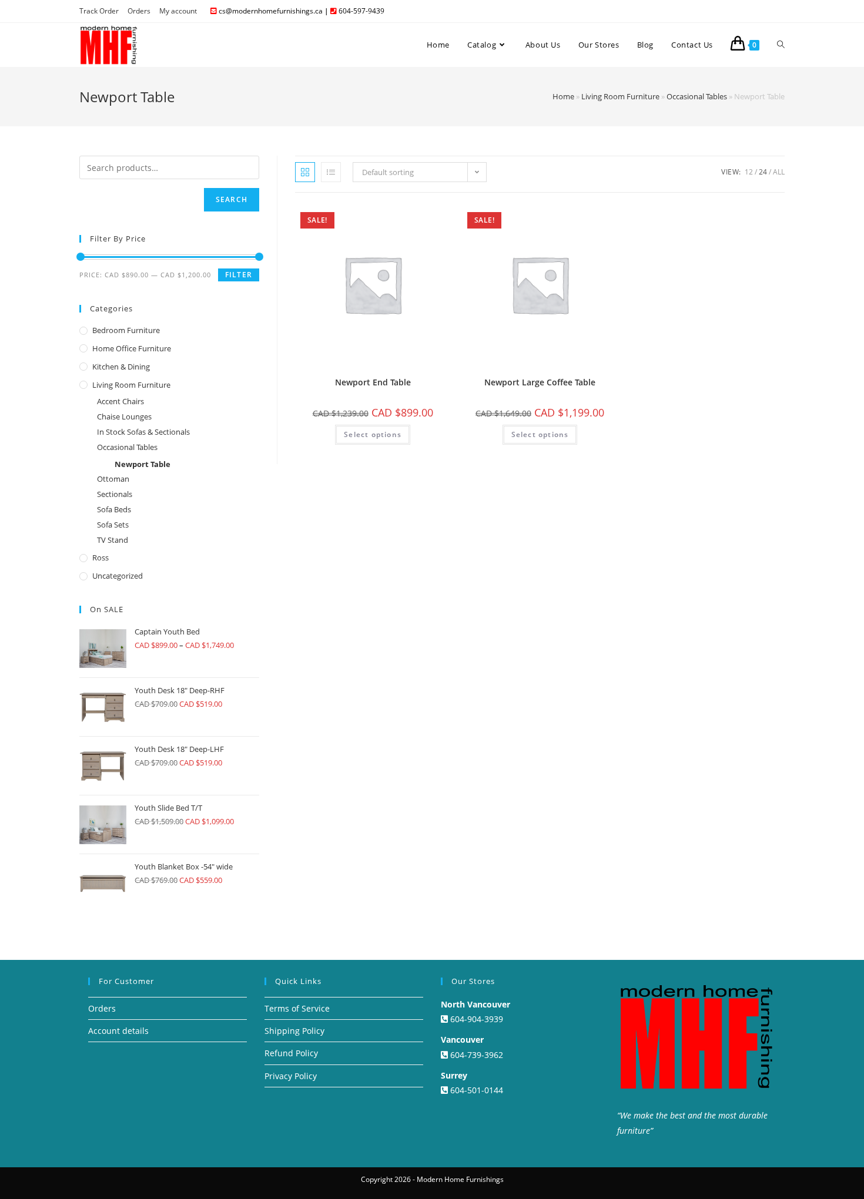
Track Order (99, 11)
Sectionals (114, 494)
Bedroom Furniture (126, 330)
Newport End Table (373, 382)
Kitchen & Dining (121, 366)
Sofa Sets (113, 524)
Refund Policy (291, 1053)
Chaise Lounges (124, 416)
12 (749, 172)
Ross (100, 557)
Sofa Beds (114, 509)
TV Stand (112, 540)
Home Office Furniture (131, 348)
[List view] (331, 172)
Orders (139, 11)
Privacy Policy (290, 1076)
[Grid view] (305, 172)
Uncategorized (117, 575)
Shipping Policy (294, 1030)
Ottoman (113, 478)
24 (763, 172)
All (779, 172)
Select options (372, 434)
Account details (118, 1030)
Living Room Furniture (620, 96)
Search (231, 199)
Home (563, 96)
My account (178, 11)
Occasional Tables (697, 96)
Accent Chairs (120, 401)
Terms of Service (297, 1008)
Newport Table (142, 464)
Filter (238, 275)
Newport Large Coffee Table (539, 382)
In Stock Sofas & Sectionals (143, 431)
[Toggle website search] (780, 44)
